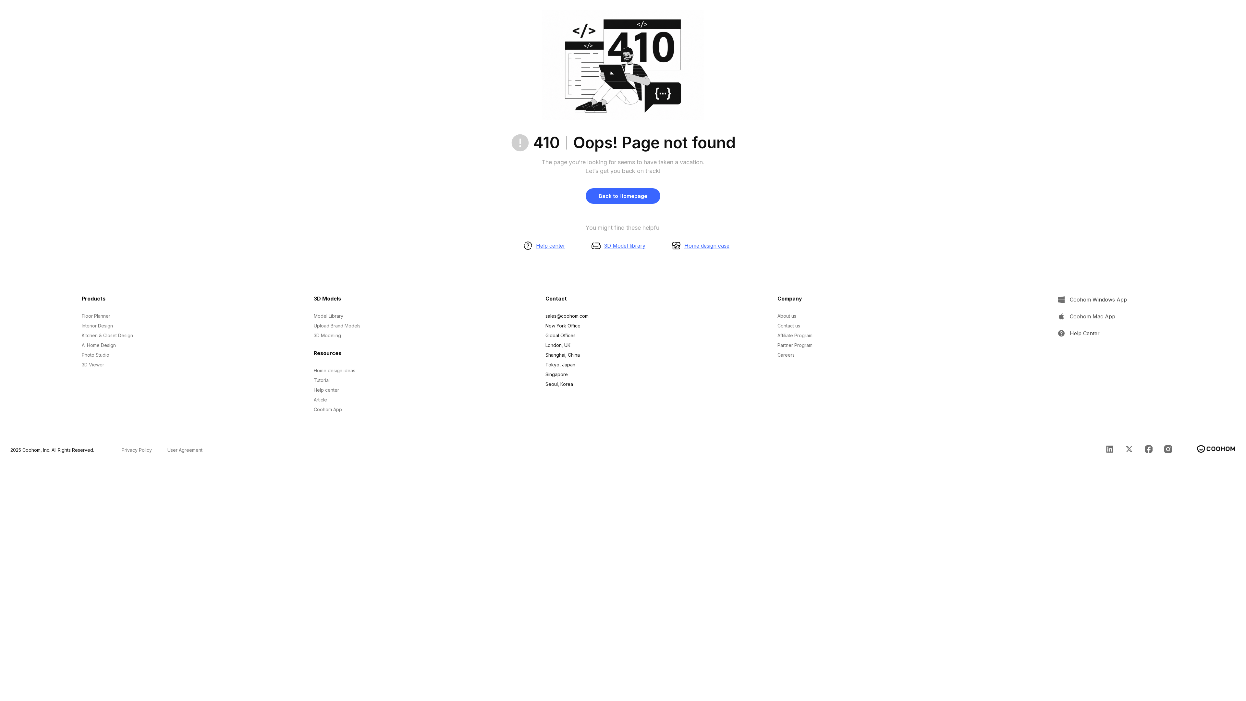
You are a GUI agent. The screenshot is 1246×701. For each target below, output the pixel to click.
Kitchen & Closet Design (107, 335)
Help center (550, 245)
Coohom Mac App (1092, 316)
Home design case (706, 245)
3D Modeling (327, 335)
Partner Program (794, 345)
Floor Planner (96, 316)
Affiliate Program (794, 335)
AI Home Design (99, 345)
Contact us (788, 325)
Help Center (1085, 333)
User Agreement (184, 450)
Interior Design (97, 325)
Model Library (328, 316)
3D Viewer (93, 364)
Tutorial (322, 380)
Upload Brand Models (337, 325)
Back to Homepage (623, 196)
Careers (786, 355)
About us (786, 316)
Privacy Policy (137, 450)
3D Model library (624, 245)
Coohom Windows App (1098, 299)
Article (320, 399)
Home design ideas (334, 370)
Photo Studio (95, 355)
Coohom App (328, 409)
